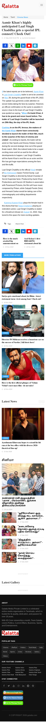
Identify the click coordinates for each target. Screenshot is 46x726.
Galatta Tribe (6, 672)
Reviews (28, 652)
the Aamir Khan (9, 131)
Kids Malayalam (20, 675)
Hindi (33, 170)
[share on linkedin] (23, 46)
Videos (5, 656)
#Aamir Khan (20, 224)
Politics (23, 647)
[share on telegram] (35, 46)
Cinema (5, 289)
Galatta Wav (19, 672)
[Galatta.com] (10, 6)
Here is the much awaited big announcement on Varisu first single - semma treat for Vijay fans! (11, 244)
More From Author (12, 255)
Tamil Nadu (32, 647)
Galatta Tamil (6, 668)
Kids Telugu (33, 675)
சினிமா (14, 647)
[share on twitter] (11, 46)
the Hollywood (10, 173)
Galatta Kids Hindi (8, 675)
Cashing (6, 128)
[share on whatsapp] (17, 46)
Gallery (37, 652)
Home (6, 17)
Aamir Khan (39, 92)
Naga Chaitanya (25, 206)
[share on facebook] (5, 46)
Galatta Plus (33, 668)
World (5, 652)
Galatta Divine (20, 670)
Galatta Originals (34, 670)
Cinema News (22, 17)
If (2, 92)
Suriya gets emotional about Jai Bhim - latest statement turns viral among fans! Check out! (21, 297)
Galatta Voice (19, 668)
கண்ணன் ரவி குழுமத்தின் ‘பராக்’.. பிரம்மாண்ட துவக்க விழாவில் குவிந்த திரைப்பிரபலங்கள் (19, 502)
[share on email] (29, 46)
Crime (20, 652)
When (24, 113)
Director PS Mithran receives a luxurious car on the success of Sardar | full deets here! (23, 341)
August (26, 212)
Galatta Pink (6, 670)
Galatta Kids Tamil (35, 672)
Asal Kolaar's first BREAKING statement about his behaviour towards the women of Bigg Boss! (32, 244)
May (6, 98)
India (41, 647)
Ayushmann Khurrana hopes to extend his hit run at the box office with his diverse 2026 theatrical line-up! (21, 445)
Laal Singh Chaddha (12, 95)
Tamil (13, 17)
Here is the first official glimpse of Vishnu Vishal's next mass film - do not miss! (20, 384)
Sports (12, 652)
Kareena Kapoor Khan (13, 203)
